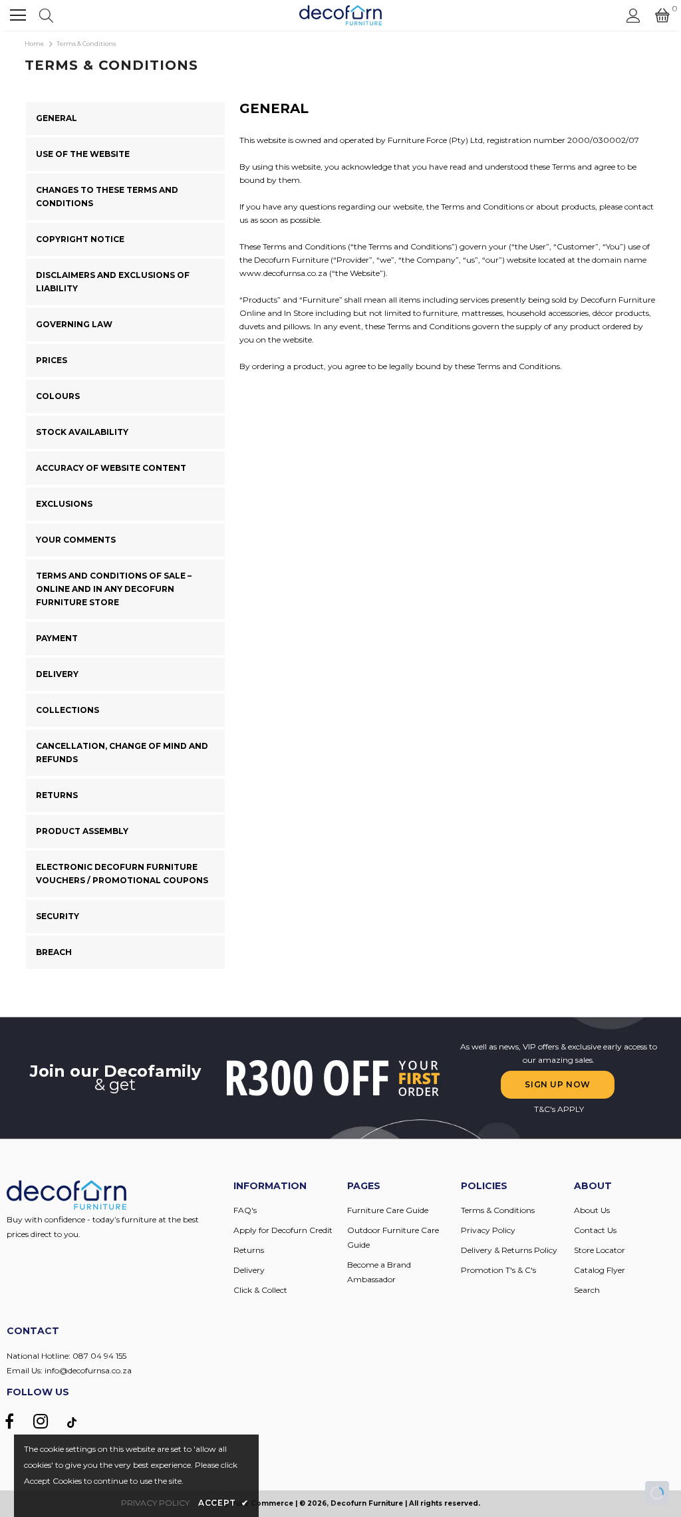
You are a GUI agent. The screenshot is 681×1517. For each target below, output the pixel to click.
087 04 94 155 (99, 1356)
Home (34, 43)
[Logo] (340, 15)
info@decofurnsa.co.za (88, 1370)
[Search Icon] (46, 15)
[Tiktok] (72, 1422)
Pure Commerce (262, 1503)
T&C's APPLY (559, 1109)
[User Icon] (633, 16)
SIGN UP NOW (558, 1084)
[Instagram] (41, 1422)
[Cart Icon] (662, 15)
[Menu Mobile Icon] (18, 15)
